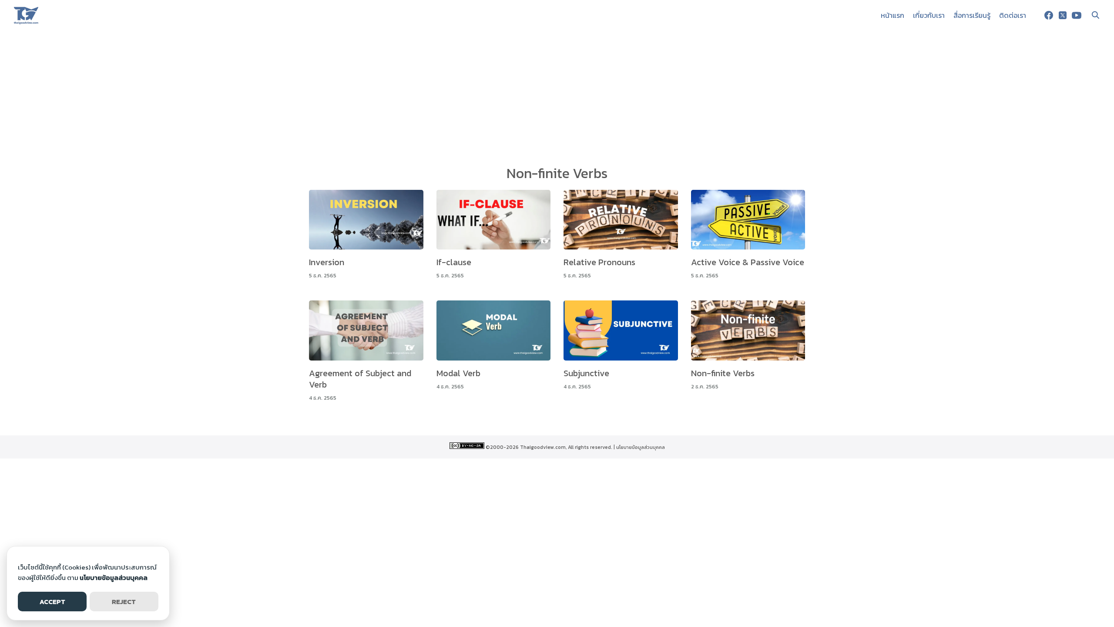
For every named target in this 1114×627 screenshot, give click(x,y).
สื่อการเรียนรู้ (971, 15)
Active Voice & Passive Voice (747, 262)
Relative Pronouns (599, 262)
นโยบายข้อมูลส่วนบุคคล (640, 447)
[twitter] (1062, 15)
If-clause (453, 262)
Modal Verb (458, 373)
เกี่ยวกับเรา (929, 15)
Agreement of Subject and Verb (360, 379)
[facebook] (1049, 15)
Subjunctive (586, 373)
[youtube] (1076, 15)
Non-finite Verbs (723, 373)
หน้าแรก (892, 15)
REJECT (124, 602)
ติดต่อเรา (1012, 15)
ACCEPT (52, 602)
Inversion (326, 262)
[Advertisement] (557, 96)
